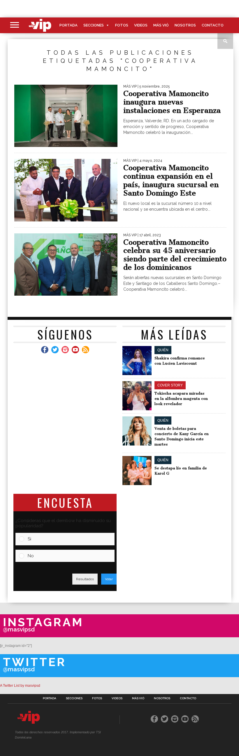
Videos (140, 25)
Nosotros (185, 25)
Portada (68, 25)
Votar (109, 579)
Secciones (93, 25)
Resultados (85, 579)
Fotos (121, 25)
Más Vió (161, 25)
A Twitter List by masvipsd (20, 686)
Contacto (213, 25)
